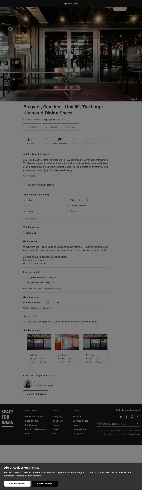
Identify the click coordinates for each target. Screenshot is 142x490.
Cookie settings (44, 483)
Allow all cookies (17, 483)
